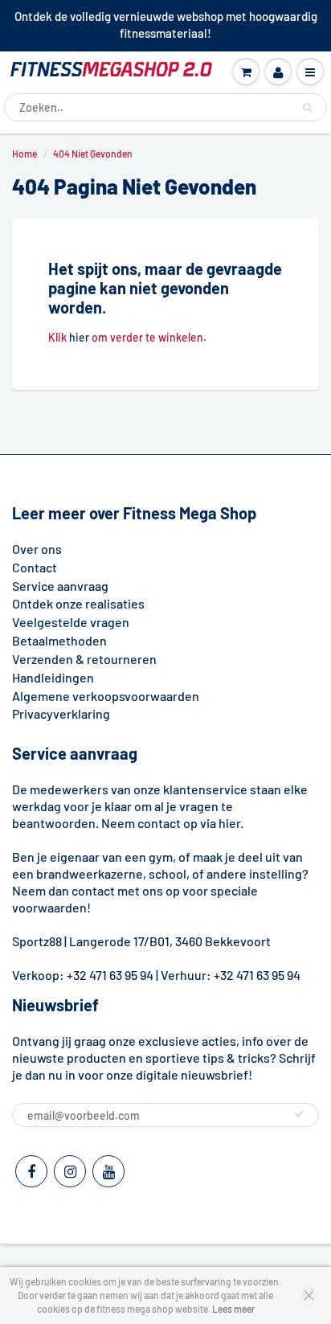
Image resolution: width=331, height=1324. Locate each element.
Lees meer (233, 1308)
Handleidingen (53, 677)
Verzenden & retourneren (84, 658)
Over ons (37, 548)
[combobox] (165, 107)
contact (93, 890)
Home (24, 153)
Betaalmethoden (59, 640)
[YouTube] (108, 1171)
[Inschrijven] (298, 1114)
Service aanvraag (60, 585)
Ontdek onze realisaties (78, 603)
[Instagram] (70, 1171)
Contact (34, 567)
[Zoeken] (307, 108)
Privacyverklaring (61, 713)
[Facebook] (31, 1171)
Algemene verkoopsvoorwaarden (105, 695)
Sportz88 (37, 941)
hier (79, 337)
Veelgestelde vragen (70, 621)
